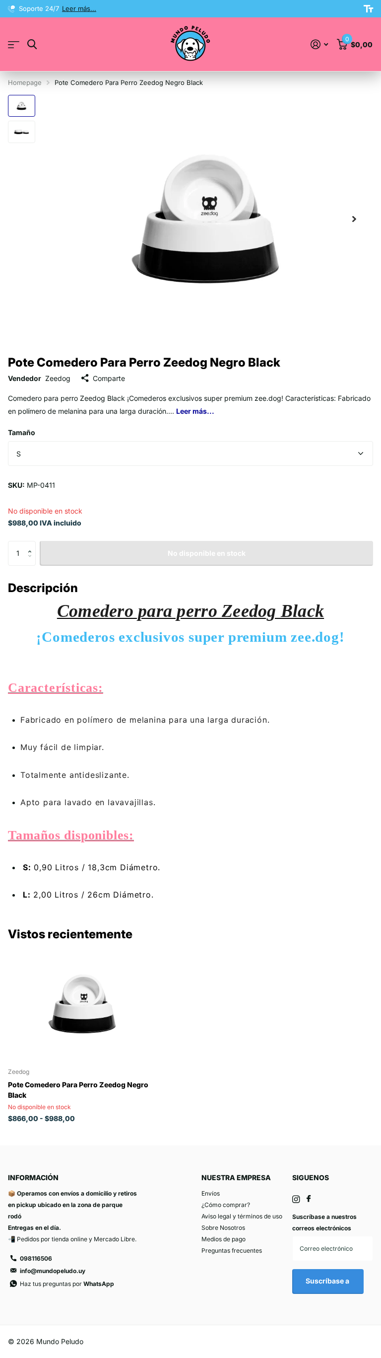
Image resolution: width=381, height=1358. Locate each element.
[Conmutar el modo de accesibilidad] (368, 8)
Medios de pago (223, 1239)
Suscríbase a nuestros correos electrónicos (324, 1222)
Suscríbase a (328, 1281)
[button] (354, 219)
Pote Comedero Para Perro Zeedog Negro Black (78, 1089)
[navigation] (21, 106)
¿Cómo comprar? (225, 1204)
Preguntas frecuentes (231, 1250)
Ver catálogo (13, 44)
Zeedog (57, 378)
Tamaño (21, 432)
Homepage (25, 82)
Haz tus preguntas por (67, 1283)
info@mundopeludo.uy (52, 1271)
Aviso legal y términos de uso (241, 1216)
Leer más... (175, 8)
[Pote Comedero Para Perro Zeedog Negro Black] (83, 1003)
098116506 (36, 1258)
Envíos (210, 1193)
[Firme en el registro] (319, 44)
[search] (32, 44)
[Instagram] (296, 1199)
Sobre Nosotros (223, 1227)
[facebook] (309, 1199)
